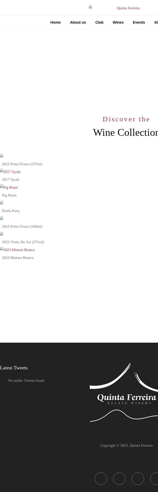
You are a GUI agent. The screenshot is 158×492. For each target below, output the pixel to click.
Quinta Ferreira (141, 445)
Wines (118, 22)
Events (139, 22)
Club (99, 22)
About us (78, 22)
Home (55, 22)
